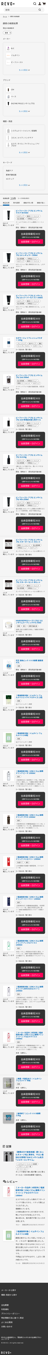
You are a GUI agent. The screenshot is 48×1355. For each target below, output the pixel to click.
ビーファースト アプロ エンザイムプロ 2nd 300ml (29, 376)
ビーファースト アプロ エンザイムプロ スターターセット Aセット (29, 541)
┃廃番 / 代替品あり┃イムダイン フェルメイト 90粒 (29, 1080)
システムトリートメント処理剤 (27, 1164)
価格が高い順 (42, 203)
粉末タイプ (32, 343)
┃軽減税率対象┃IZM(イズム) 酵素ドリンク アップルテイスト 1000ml (29, 943)
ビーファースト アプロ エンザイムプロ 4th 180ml (29, 499)
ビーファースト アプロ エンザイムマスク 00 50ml (29, 212)
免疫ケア (9, 171)
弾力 (24, 626)
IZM (12, 90)
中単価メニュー (32, 219)
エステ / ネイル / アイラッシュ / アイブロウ (25, 145)
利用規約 (5, 1309)
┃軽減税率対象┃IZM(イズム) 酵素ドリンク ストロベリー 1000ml (29, 858)
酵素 (40, 343)
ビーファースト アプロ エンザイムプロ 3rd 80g (29, 456)
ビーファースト (17, 62)
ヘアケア (20, 1166)
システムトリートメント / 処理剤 (24, 131)
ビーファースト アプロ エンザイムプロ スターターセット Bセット (29, 581)
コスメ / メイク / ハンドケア (22, 138)
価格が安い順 (28, 203)
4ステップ (10, 179)
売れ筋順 (16, 203)
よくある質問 (6, 1322)
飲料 (18, 776)
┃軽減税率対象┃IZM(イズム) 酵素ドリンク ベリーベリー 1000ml (29, 898)
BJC (12, 48)
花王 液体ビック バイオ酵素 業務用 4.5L (29, 662)
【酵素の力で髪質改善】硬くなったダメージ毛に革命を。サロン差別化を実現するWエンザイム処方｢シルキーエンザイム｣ (30, 1156)
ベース (13, 97)
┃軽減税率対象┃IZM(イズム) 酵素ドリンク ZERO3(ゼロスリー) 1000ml (29, 989)
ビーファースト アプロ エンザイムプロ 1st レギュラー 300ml (29, 254)
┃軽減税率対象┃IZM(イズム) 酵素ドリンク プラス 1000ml (29, 816)
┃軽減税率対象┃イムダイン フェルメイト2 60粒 (29, 734)
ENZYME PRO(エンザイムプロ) (23, 104)
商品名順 (6, 203)
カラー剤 (28, 1166)
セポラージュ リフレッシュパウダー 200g (29, 339)
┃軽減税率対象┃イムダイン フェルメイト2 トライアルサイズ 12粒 (29, 696)
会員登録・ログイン (30, 241)
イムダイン (15, 55)
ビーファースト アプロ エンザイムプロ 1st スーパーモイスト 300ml (29, 297)
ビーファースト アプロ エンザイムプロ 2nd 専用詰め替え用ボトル (29, 419)
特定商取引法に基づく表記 (12, 1317)
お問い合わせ (6, 1326)
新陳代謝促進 (11, 175)
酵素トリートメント (33, 216)
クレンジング (21, 343)
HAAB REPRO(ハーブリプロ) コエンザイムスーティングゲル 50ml (29, 622)
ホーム (5, 16)
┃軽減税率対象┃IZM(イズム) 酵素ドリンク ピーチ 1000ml (29, 772)
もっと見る (23, 70)
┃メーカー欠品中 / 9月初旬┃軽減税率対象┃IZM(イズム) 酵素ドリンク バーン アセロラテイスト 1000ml (29, 1036)
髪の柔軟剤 (20, 219)
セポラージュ (37, 346)
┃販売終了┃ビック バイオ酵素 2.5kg (28, 1115)
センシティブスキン (23, 346)
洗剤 (18, 666)
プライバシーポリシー (10, 1313)
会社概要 (5, 1305)
